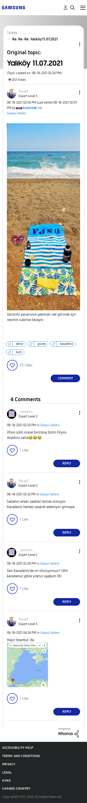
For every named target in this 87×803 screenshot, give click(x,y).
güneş (41, 344)
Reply (66, 463)
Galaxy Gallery (16, 113)
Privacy (8, 764)
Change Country (16, 788)
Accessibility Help (17, 748)
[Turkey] (13, 7)
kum (19, 352)
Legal (7, 772)
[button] (72, 92)
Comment (65, 378)
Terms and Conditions (21, 756)
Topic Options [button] (72, 44)
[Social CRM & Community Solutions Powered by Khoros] (69, 732)
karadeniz (66, 344)
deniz (19, 344)
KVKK (6, 780)
